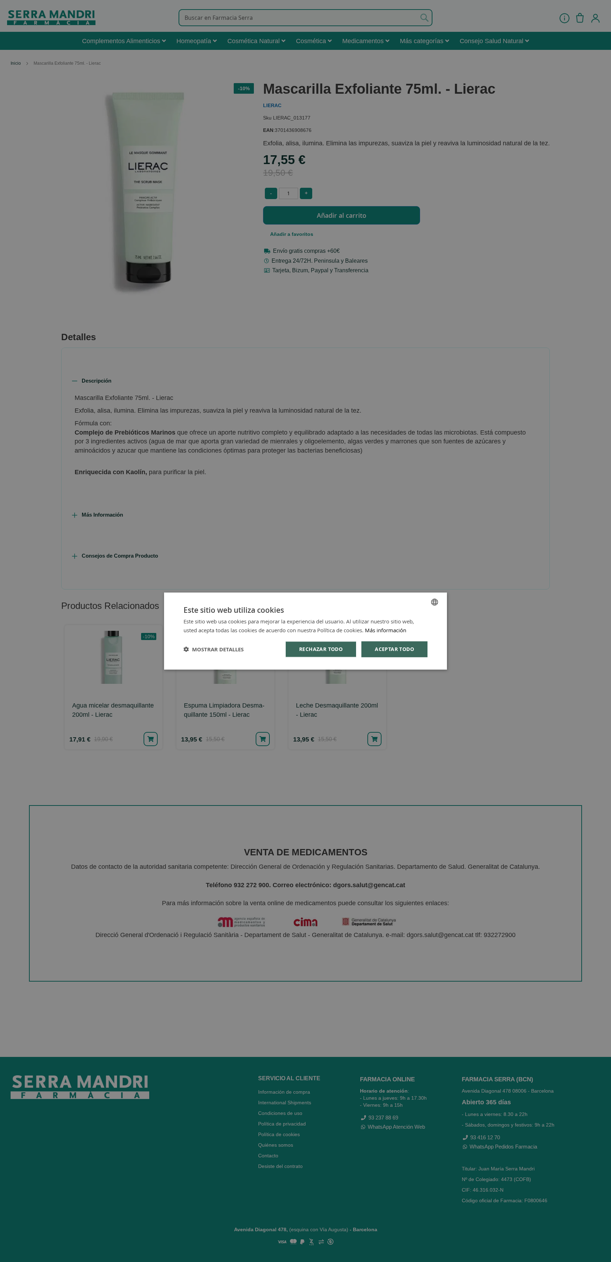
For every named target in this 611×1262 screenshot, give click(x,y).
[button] (214, 649)
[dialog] (305, 631)
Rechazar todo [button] (321, 649)
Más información (385, 629)
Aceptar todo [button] (394, 649)
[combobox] (434, 601)
